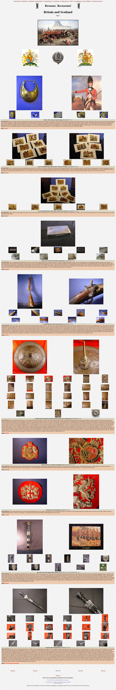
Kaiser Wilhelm (87, 1)
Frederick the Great (97, 1)
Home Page (17, 1)
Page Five (103, 670)
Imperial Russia (48, 1)
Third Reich (25, 1)
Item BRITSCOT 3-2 (97, 325)
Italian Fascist (65, 1)
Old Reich (31, 1)
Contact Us (58, 675)
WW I (71, 1)
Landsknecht (78, 1)
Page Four (80, 670)
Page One (13, 670)
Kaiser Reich (39, 1)
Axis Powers (57, 1)
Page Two (35, 670)
